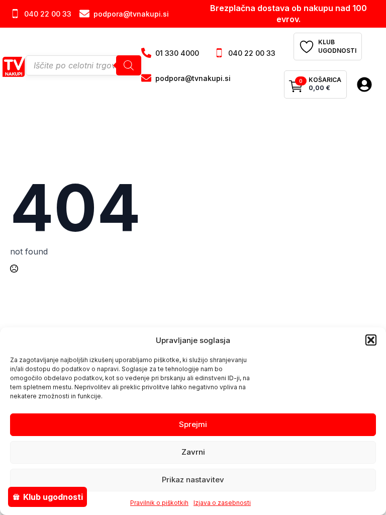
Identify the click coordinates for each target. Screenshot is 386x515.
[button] (371, 340)
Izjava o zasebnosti (222, 502)
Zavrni (193, 452)
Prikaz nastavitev (193, 479)
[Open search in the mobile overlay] (83, 65)
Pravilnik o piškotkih (159, 502)
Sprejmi (193, 424)
